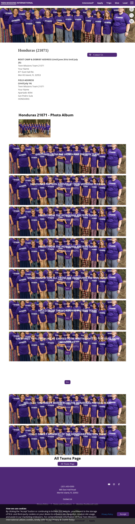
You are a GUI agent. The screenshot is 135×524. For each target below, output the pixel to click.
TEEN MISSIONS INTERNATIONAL (17, 2)
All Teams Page (67, 464)
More (67, 162)
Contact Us (98, 55)
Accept (123, 514)
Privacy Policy (107, 514)
